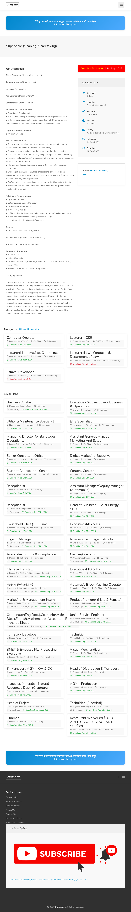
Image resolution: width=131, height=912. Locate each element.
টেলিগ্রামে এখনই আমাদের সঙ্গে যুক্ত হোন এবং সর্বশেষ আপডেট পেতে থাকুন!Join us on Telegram (65, 23)
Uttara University (99, 170)
